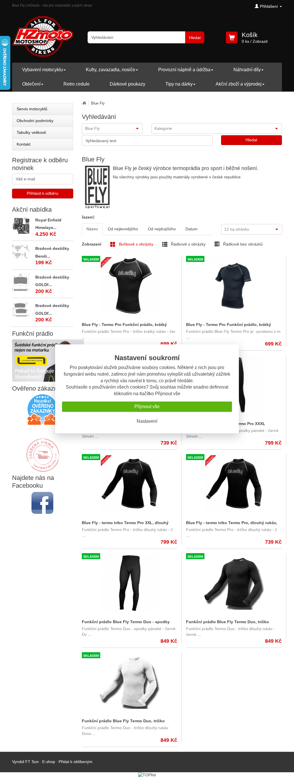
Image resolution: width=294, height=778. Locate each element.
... (83, 337)
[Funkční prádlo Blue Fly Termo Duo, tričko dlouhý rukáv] (234, 583)
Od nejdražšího (162, 229)
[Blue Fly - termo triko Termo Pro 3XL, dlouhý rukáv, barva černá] (129, 484)
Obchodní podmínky (35, 120)
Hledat (195, 37)
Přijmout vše (147, 406)
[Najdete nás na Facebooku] (42, 502)
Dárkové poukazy (127, 84)
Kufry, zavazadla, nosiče (110, 69)
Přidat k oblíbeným (75, 761)
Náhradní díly (247, 69)
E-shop (48, 761)
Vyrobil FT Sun (25, 761)
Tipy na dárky (179, 84)
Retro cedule (76, 84)
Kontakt (23, 144)
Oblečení (31, 84)
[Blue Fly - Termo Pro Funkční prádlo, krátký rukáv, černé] (129, 286)
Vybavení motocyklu (42, 69)
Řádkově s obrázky (188, 244)
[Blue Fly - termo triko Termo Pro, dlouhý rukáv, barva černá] (234, 484)
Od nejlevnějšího (123, 229)
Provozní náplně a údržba (184, 69)
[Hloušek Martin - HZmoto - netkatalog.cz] (42, 449)
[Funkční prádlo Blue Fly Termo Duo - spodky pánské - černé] (129, 583)
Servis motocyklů (32, 109)
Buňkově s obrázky (135, 244)
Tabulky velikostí (31, 132)
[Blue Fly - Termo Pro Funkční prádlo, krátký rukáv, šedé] (234, 286)
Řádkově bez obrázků (242, 244)
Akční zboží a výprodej (239, 84)
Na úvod (84, 103)
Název (92, 229)
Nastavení (147, 421)
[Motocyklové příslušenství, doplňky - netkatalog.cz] (42, 468)
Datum (191, 229)
